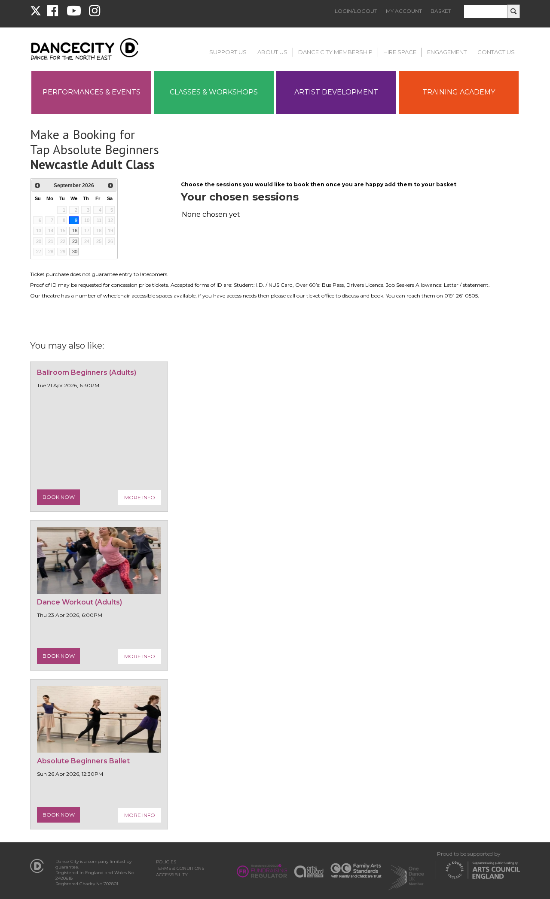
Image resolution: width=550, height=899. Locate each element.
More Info (139, 497)
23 (74, 241)
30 (74, 251)
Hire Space (399, 52)
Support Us (228, 52)
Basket (441, 11)
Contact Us (496, 52)
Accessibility (172, 875)
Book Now (59, 497)
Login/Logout (356, 11)
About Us (272, 52)
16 (74, 230)
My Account (404, 11)
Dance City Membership (335, 52)
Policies (166, 862)
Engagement (447, 52)
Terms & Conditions (180, 868)
